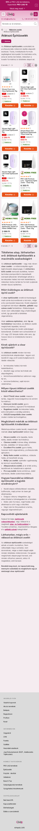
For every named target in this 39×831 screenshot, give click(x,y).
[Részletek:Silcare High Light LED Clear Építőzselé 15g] (29, 77)
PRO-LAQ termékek (10, 766)
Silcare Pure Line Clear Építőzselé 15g (9, 90)
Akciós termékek (9, 706)
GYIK (5, 737)
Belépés (6, 710)
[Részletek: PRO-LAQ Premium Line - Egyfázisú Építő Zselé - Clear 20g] (29, 207)
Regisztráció (7, 714)
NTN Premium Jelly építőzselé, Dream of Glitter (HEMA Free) (10, 226)
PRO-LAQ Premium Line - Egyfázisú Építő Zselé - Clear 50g (29, 180)
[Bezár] (36, 5)
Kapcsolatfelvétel (9, 804)
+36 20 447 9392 (31, 19)
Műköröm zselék (15, 30)
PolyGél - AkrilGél (9, 773)
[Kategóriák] (3, 14)
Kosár (5, 722)
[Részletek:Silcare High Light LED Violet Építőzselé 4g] (10, 161)
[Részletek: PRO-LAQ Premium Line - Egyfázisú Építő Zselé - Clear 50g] (29, 161)
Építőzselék (7, 769)
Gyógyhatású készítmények (13, 788)
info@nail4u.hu (9, 19)
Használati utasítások (10, 748)
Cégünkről (7, 733)
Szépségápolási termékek (12, 785)
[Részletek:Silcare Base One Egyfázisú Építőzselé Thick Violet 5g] (29, 118)
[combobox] (19, 23)
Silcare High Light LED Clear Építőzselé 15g (28, 89)
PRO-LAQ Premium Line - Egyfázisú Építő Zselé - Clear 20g (29, 226)
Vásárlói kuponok (9, 703)
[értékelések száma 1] (26, 128)
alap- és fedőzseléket (19, 524)
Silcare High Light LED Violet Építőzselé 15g (10, 130)
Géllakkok (7, 777)
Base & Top (7, 781)
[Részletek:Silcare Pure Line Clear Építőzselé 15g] (10, 77)
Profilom (6, 718)
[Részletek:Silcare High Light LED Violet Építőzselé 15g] (10, 118)
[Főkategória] (2, 30)
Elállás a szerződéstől (11, 811)
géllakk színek (11, 529)
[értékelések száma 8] (26, 176)
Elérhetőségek (8, 808)
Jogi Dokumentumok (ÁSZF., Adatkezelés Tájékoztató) (18, 753)
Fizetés (6, 741)
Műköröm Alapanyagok (6, 30)
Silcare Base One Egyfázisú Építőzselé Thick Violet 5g (28, 132)
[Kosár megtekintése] (36, 14)
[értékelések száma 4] (7, 86)
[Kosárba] (10, 105)
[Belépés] (31, 14)
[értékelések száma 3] (7, 222)
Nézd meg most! (16, 8)
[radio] (26, 65)
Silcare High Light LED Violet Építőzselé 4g (10, 173)
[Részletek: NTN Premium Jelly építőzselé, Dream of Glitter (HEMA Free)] (10, 207)
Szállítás (6, 744)
